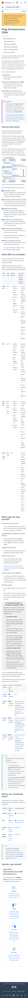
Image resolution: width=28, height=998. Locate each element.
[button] (21, 2)
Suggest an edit (22, 11)
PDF (25, 11)
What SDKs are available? (10, 44)
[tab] (8, 869)
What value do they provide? (11, 47)
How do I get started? (9, 52)
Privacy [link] (9, 991)
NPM (17, 827)
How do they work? (8, 41)
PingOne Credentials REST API (20, 746)
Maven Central (20, 813)
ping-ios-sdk (11, 821)
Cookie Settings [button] (21, 991)
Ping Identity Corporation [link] (18, 983)
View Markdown (23, 11)
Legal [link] (4, 991)
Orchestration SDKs (12, 7)
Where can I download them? (11, 49)
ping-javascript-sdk (11, 829)
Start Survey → (12, 24)
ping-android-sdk (11, 815)
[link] (3, 3)
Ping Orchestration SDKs (9, 38)
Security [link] (14, 991)
